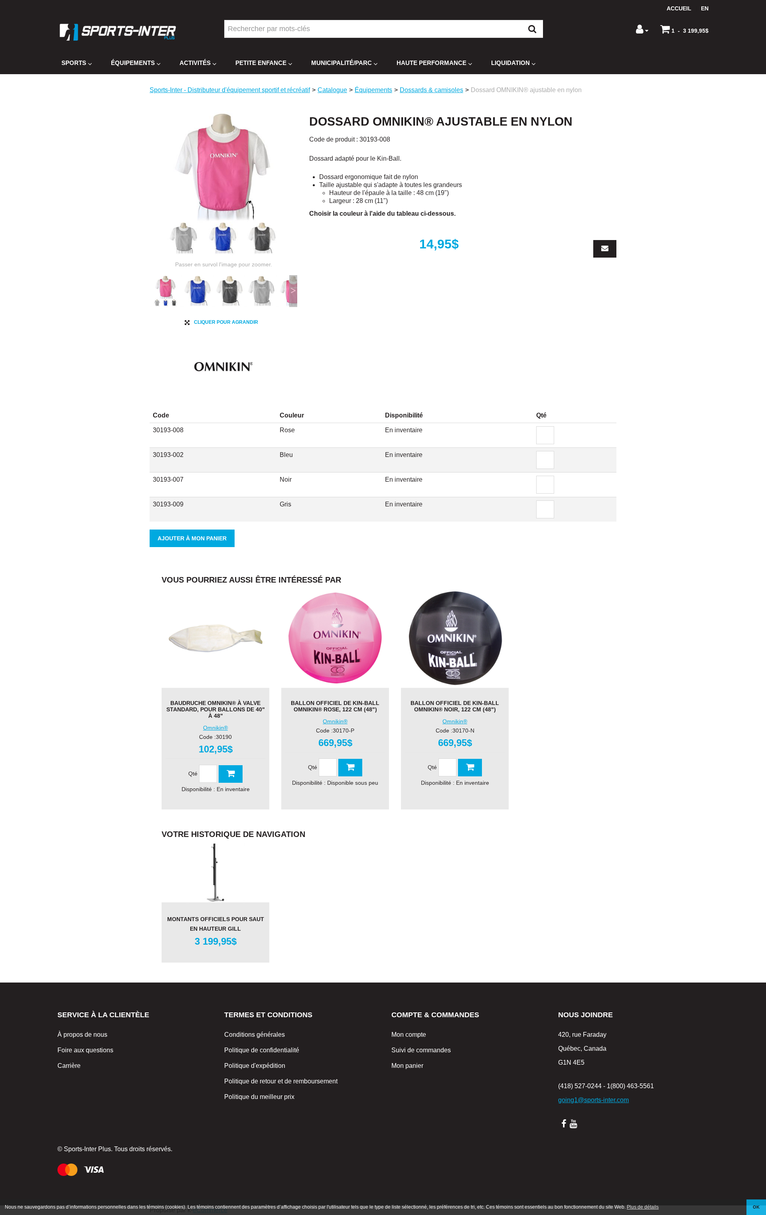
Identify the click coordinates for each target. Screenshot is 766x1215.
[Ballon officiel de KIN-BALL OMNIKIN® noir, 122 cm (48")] (455, 638)
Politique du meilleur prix (259, 1096)
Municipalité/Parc (341, 62)
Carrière (69, 1065)
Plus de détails (643, 1207)
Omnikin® (215, 728)
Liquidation (510, 62)
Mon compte (408, 1034)
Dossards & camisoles (431, 90)
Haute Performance (431, 62)
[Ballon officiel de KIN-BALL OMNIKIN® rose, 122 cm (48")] (335, 638)
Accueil (679, 8)
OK (756, 1207)
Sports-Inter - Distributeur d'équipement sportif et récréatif (230, 90)
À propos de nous (82, 1034)
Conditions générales (254, 1034)
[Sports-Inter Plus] (117, 32)
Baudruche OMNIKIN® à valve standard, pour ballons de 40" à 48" (215, 709)
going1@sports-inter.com (593, 1100)
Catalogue (332, 90)
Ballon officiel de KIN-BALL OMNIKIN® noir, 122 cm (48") (455, 706)
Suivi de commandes (421, 1050)
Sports (73, 62)
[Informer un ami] (604, 249)
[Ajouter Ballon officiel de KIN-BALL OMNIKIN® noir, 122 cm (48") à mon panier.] (470, 767)
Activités (195, 62)
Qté (192, 773)
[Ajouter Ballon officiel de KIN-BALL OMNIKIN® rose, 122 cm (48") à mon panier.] (350, 767)
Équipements (133, 62)
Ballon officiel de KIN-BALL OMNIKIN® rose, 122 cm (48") (335, 706)
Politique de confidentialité (261, 1050)
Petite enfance (260, 62)
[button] (684, 29)
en (705, 8)
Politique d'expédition (254, 1065)
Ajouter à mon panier (192, 538)
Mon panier (407, 1065)
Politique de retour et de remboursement (281, 1081)
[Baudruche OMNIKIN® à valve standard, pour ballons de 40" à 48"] (215, 638)
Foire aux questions (85, 1050)
